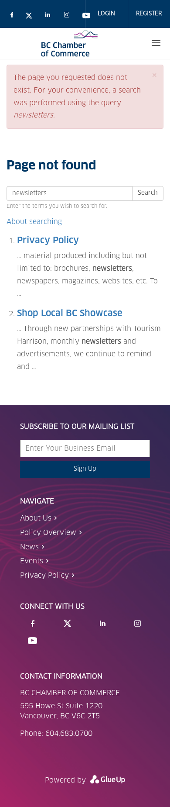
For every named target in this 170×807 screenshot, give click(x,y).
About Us (35, 518)
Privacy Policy (48, 240)
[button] (154, 75)
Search (148, 193)
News (29, 547)
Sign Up (85, 469)
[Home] (69, 43)
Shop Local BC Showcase (69, 313)
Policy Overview (48, 532)
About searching (34, 221)
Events (31, 561)
